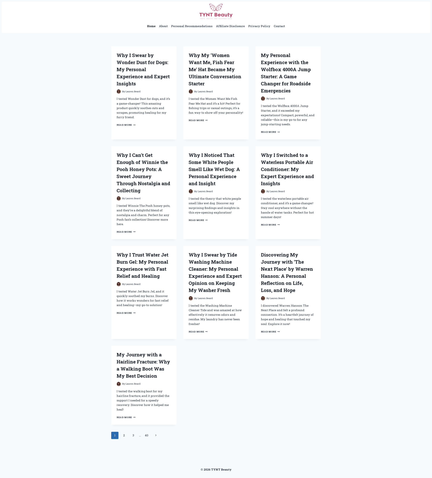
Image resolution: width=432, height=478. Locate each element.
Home (151, 26)
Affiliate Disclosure (230, 26)
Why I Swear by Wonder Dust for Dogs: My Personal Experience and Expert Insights (143, 69)
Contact (279, 26)
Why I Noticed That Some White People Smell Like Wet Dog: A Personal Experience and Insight (214, 169)
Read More (126, 124)
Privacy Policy (259, 26)
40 (146, 435)
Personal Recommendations (191, 26)
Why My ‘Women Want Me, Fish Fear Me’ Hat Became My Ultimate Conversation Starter (215, 69)
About (163, 26)
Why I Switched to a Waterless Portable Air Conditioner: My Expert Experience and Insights (287, 169)
